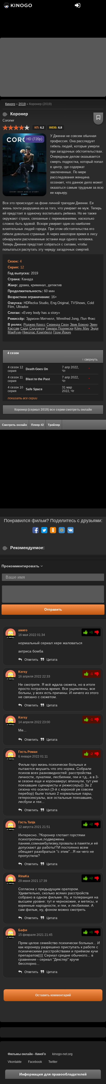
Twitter (52, 1062)
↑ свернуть (90, 359)
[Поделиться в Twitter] (44, 530)
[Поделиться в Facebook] (35, 530)
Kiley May (81, 328)
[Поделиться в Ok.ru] (53, 530)
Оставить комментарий (53, 995)
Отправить (53, 609)
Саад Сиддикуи (32, 328)
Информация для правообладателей (53, 1074)
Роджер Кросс (34, 324)
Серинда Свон (58, 324)
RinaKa (23, 876)
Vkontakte (15, 1062)
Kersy (22, 672)
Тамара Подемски (59, 328)
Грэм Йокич (62, 332)
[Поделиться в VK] (70, 530)
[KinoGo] (17, 5)
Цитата (52, 659)
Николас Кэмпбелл (37, 332)
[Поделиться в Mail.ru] (62, 530)
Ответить (31, 659)
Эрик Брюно (79, 324)
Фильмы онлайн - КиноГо (27, 1054)
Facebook (35, 1062)
